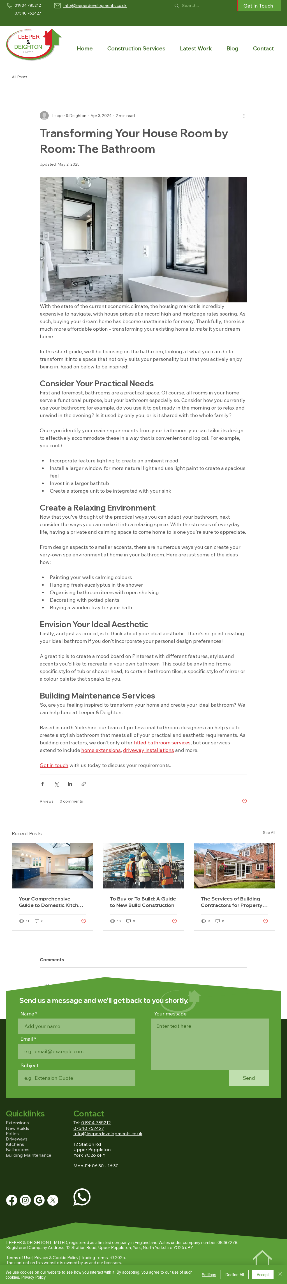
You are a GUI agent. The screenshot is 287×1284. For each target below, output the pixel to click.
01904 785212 (96, 1122)
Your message (170, 1013)
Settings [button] (209, 1274)
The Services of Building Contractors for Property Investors (232, 901)
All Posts (19, 76)
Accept (263, 1274)
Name (27, 1013)
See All (269, 832)
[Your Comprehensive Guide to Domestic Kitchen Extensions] (52, 865)
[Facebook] (11, 1200)
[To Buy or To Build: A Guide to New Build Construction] (143, 865)
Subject (29, 1065)
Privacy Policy (33, 1277)
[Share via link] (83, 784)
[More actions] (243, 115)
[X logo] (52, 1200)
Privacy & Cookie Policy (56, 1257)
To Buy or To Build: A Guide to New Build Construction (143, 901)
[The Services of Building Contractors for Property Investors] (234, 865)
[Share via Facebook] (42, 784)
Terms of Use (19, 1257)
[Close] (280, 1274)
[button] (135, 48)
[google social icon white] (39, 1200)
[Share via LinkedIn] (70, 784)
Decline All (234, 1274)
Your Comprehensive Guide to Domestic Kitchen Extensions (51, 901)
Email (26, 1038)
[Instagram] (25, 1200)
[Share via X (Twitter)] (56, 784)
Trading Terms (94, 1257)
